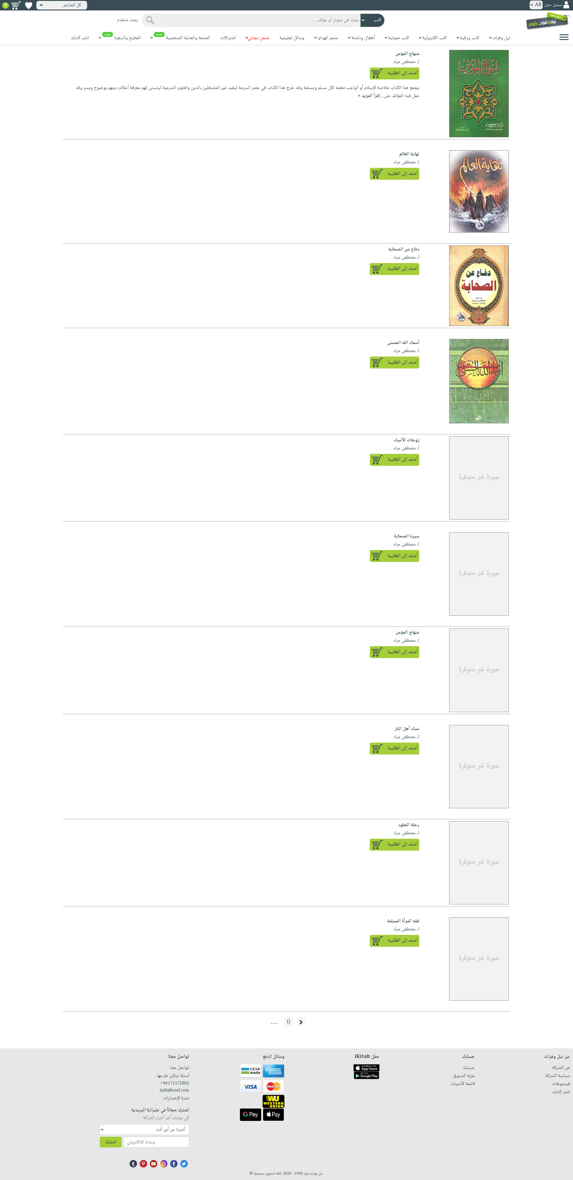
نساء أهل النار (407, 729)
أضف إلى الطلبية (403, 73)
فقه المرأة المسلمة (403, 921)
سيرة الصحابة (406, 536)
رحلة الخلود (408, 825)
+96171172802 (174, 1083)
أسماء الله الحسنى (403, 343)
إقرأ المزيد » (369, 96)
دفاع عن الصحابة (403, 249)
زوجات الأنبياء (406, 440)
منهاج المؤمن (407, 54)
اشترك (110, 1142)
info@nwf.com (174, 1090)
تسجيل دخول (553, 5)
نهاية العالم (409, 154)
